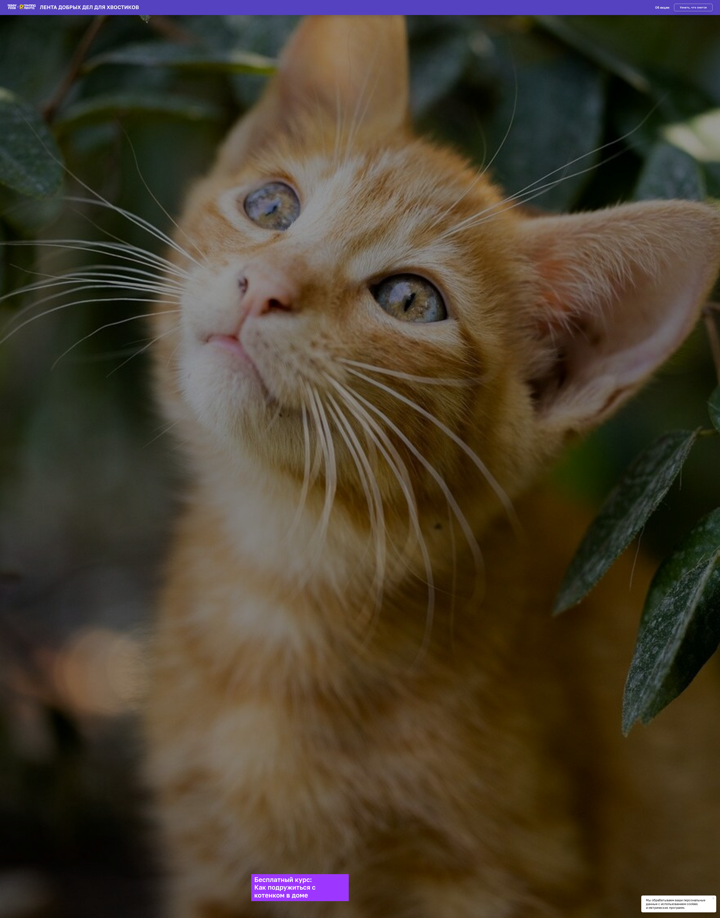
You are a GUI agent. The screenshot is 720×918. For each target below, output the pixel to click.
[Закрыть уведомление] (713, 898)
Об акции (662, 7)
